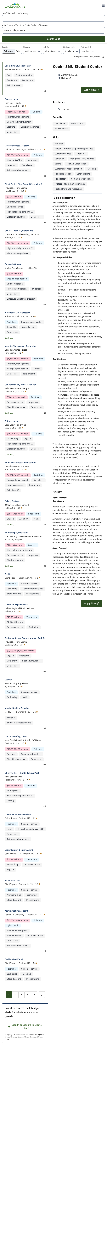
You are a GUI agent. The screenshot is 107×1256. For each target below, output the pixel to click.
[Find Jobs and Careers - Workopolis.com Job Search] (15, 5)
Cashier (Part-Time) (14, 959)
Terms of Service (10, 1037)
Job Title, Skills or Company (15, 13)
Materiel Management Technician (20, 346)
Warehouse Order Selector (17, 312)
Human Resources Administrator (20, 462)
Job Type (47, 47)
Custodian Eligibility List (16, 604)
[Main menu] (103, 5)
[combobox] (53, 18)
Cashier (8, 574)
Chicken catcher (12, 421)
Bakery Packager (12, 501)
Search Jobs (53, 39)
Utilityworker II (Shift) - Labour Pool (22, 773)
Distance (26, 47)
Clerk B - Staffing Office (15, 736)
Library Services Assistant (17, 145)
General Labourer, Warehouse (19, 230)
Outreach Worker (13, 264)
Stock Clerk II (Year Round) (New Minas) (23, 184)
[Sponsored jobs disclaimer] (103, 56)
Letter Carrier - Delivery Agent (19, 850)
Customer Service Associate (18, 814)
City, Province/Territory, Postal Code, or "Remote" (25, 25)
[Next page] (42, 994)
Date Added (86, 47)
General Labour (12, 99)
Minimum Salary (70, 47)
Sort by (5, 47)
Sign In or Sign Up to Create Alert (27, 1026)
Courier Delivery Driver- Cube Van (20, 384)
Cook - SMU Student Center (18, 66)
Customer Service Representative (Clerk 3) (25, 638)
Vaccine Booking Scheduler (17, 708)
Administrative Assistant (16, 911)
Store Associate (12, 880)
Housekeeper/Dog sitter (16, 532)
